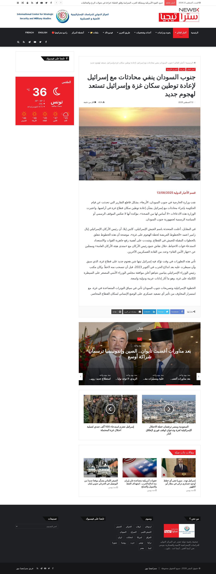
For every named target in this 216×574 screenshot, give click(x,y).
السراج (133, 532)
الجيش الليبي (146, 532)
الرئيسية (194, 32)
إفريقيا (182, 69)
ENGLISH (42, 32)
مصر (142, 548)
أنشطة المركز (78, 32)
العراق (148, 537)
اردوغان (148, 526)
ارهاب (138, 526)
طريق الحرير (124, 32)
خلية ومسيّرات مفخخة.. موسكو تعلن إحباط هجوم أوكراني (140, 353)
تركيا (149, 542)
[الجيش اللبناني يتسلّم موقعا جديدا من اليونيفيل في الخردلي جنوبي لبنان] (101, 467)
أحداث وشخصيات (143, 32)
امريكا (139, 537)
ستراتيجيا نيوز (151, 568)
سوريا (114, 542)
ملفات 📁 (94, 32)
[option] (140, 353)
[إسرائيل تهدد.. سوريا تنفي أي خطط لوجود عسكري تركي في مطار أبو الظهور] (178, 467)
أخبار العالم (181, 32)
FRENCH (29, 32)
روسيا (123, 542)
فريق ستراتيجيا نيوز (24, 568)
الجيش (119, 526)
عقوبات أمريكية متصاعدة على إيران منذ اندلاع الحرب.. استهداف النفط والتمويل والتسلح (140, 483)
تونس (141, 542)
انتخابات (129, 537)
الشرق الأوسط (172, 69)
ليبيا (149, 548)
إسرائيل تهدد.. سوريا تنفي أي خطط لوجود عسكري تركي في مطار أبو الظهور (180, 483)
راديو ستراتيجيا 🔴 (59, 32)
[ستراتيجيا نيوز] (179, 15)
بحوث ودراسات (164, 32)
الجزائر (129, 526)
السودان (123, 532)
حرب (132, 542)
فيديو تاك (109, 32)
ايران (120, 537)
